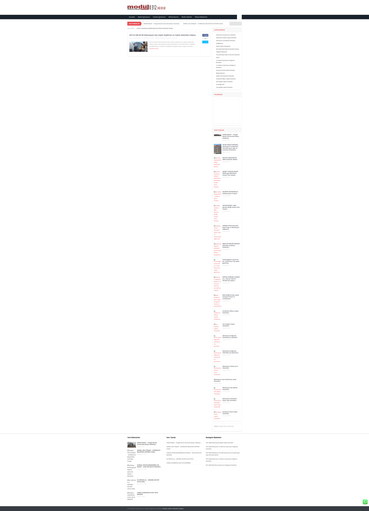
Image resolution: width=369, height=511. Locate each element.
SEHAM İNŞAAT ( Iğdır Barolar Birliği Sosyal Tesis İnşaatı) (231, 207)
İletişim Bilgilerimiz (201, 17)
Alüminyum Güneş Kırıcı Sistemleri (226, 35)
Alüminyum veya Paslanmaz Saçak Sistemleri (225, 380)
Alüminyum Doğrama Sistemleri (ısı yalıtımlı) (229, 336)
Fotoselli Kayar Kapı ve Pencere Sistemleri (228, 55)
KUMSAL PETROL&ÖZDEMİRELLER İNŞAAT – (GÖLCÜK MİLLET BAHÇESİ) (148, 466)
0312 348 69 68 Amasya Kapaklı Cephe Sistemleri (219, 443)
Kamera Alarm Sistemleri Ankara (172, 508)
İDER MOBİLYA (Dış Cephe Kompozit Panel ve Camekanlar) (230, 296)
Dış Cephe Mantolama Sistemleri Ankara (227, 49)
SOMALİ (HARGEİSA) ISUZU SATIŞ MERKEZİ (147, 493)
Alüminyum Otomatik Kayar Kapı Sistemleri (229, 399)
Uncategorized (220, 84)
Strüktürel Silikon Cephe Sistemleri (226, 79)
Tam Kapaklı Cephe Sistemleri (224, 81)
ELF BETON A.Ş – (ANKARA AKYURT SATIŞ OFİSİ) (148, 481)
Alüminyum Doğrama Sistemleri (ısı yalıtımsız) (230, 352)
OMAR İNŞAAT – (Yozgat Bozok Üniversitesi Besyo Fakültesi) (161, 23)
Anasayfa (132, 17)
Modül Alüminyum (144, 17)
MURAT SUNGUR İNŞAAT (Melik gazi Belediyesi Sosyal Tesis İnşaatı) (230, 173)
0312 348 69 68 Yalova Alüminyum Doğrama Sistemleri (221, 465)
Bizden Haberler (187, 17)
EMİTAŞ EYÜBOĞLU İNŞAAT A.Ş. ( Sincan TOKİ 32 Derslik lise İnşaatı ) (231, 278)
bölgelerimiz (163, 38)
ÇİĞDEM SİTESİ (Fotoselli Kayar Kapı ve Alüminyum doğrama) (230, 227)
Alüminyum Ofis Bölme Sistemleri (225, 40)
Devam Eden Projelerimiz (223, 46)
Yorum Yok (174, 38)
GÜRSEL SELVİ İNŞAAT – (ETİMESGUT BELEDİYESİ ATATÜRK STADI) (203, 23)
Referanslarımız (174, 17)
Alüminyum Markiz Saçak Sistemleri (226, 38)
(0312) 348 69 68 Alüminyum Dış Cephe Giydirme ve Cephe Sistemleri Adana (162, 35)
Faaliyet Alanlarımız (159, 17)
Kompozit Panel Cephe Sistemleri (225, 70)
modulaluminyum (137, 38)
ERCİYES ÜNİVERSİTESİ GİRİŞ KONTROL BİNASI (229, 158)
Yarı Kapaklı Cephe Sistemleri (224, 87)
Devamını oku (154, 48)
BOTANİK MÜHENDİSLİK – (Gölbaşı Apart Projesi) (230, 192)
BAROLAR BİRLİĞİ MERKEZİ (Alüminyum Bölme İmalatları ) (231, 245)
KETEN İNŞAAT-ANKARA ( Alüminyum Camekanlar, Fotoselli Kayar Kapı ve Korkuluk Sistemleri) (230, 147)
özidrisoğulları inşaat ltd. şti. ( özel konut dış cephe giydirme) (230, 261)
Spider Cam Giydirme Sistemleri (225, 76)
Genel (169, 38)
